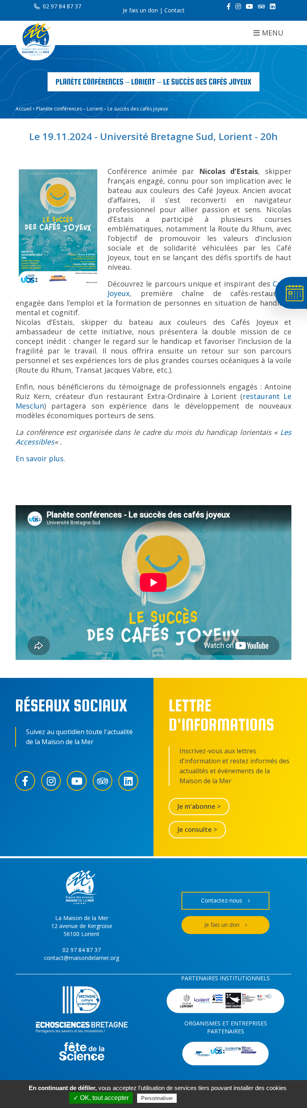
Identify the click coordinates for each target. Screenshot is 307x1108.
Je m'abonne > (199, 806)
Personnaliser (157, 1098)
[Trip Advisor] (261, 6)
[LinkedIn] (272, 6)
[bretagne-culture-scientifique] (81, 1000)
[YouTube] (249, 6)
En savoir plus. (40, 458)
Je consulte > (197, 829)
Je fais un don (140, 10)
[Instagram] (238, 6)
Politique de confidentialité (214, 1098)
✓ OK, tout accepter (101, 1097)
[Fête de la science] (81, 1052)
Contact (174, 10)
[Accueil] (36, 40)
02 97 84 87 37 (61, 6)
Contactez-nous (221, 900)
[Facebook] (229, 6)
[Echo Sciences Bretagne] (82, 1029)
